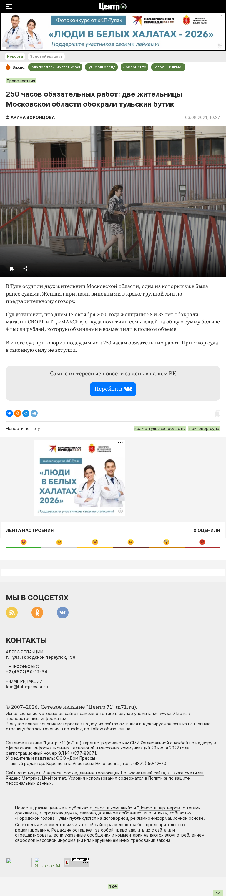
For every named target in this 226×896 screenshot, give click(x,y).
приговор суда (204, 428)
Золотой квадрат (46, 56)
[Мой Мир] (25, 413)
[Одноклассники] (17, 413)
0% (24, 542)
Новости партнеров (159, 807)
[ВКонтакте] (9, 413)
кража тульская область (159, 428)
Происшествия (21, 80)
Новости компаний (111, 807)
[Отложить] (12, 268)
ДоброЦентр (134, 67)
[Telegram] (34, 413)
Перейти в (108, 389)
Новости (15, 56)
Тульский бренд (101, 67)
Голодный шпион (168, 67)
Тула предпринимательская (55, 67)
